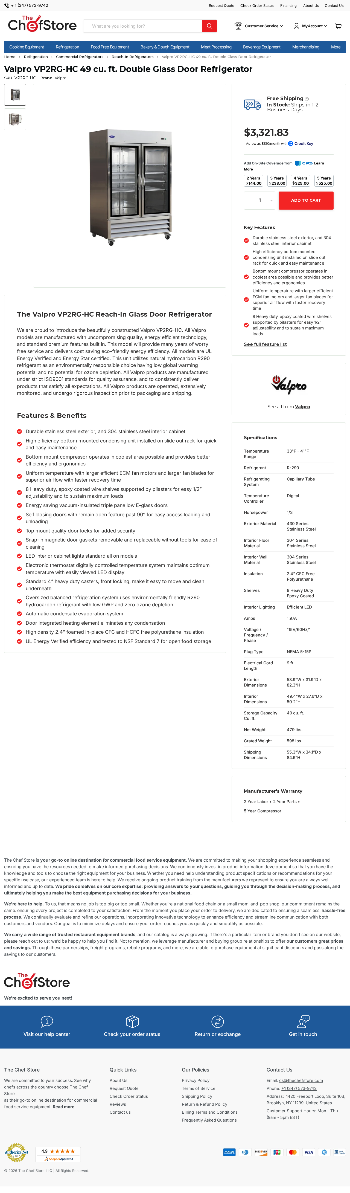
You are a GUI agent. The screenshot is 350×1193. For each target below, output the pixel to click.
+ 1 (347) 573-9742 (29, 5)
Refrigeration (67, 47)
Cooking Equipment (26, 47)
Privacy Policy (195, 1080)
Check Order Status (257, 6)
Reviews (118, 1104)
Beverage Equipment (261, 47)
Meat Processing (216, 47)
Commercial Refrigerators (79, 56)
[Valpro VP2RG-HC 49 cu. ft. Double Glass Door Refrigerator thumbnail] (15, 95)
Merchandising (305, 47)
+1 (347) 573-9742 (299, 1088)
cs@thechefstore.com (301, 1080)
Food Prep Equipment (110, 47)
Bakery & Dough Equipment (165, 47)
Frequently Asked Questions (209, 1120)
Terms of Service (198, 1088)
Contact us (120, 1112)
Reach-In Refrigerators (133, 56)
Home (10, 56)
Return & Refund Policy (204, 1104)
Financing (288, 6)
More (336, 47)
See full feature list (265, 344)
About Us (311, 6)
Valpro (302, 406)
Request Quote (221, 6)
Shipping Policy (197, 1096)
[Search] (209, 26)
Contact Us (334, 6)
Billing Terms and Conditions (210, 1112)
